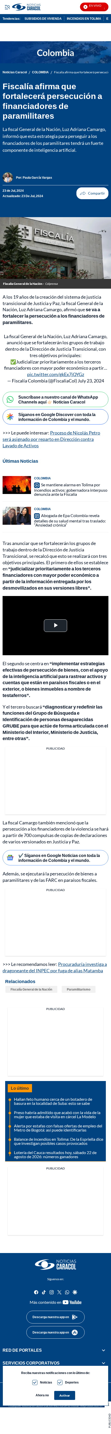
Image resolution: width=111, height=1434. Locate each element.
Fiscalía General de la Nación (31, 989)
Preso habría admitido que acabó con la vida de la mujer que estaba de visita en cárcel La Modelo (57, 1114)
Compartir (92, 193)
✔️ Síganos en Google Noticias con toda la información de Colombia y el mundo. (59, 858)
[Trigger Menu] (7, 7)
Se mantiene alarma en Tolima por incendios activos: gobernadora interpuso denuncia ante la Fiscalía (70, 489)
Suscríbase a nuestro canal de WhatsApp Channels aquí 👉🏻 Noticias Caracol (58, 399)
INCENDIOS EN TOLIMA (84, 19)
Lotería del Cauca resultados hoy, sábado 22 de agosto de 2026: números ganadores (55, 1154)
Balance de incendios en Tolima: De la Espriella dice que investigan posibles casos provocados (58, 1141)
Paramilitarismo (78, 989)
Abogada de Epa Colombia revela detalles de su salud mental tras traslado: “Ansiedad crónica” (70, 520)
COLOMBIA (40, 72)
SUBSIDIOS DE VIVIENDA (43, 19)
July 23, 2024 (91, 380)
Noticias (46, 1382)
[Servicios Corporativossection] (103, 1363)
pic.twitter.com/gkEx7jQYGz (55, 374)
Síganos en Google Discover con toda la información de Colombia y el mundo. (57, 417)
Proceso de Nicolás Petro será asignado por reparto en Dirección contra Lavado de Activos (51, 439)
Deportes (72, 1382)
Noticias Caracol (15, 72)
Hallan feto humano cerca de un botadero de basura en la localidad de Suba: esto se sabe (53, 1101)
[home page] (55, 1264)
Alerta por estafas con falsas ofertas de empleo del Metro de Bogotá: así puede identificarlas (58, 1127)
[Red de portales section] (103, 1350)
